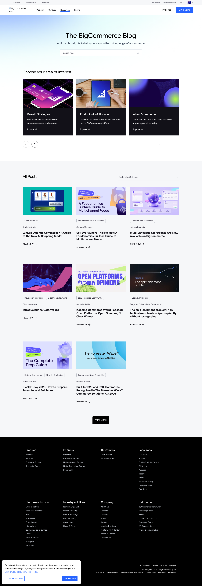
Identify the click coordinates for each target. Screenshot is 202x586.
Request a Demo (33, 466)
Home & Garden (70, 526)
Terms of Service (108, 534)
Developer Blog (145, 485)
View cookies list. (30, 572)
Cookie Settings (170, 572)
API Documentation (147, 526)
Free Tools (143, 489)
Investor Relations (108, 526)
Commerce (16, 2)
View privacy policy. (13, 572)
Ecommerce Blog (146, 481)
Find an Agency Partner (73, 462)
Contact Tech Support (148, 518)
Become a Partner (71, 458)
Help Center (156, 2)
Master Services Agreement (134, 572)
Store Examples (107, 458)
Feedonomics (31, 2)
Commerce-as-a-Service (36, 530)
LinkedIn (155, 566)
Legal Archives (151, 572)
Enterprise (30, 541)
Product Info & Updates (142, 220)
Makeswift (45, 2)
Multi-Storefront (32, 507)
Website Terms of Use (115, 572)
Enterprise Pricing (33, 462)
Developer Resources (33, 298)
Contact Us (106, 537)
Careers (104, 514)
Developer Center (170, 2)
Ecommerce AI (31, 220)
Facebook (146, 566)
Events (141, 478)
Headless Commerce (35, 511)
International (31, 526)
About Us (105, 507)
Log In (182, 2)
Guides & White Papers (148, 462)
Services (29, 458)
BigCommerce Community (90, 298)
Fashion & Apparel (71, 507)
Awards (104, 522)
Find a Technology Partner (74, 466)
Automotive (68, 522)
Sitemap (161, 572)
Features (29, 454)
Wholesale (30, 518)
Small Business (32, 537)
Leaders (104, 511)
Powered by (68, 470)
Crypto (28, 534)
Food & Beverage (70, 514)
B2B (27, 514)
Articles (142, 458)
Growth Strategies (140, 298)
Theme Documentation (148, 530)
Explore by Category (128, 177)
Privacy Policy (100, 572)
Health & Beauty (70, 511)
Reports (142, 474)
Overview (67, 454)
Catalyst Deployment (57, 298)
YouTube (163, 566)
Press (103, 518)
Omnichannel (31, 522)
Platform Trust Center (110, 530)
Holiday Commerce (33, 375)
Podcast (142, 470)
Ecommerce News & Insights (91, 220)
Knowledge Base (146, 511)
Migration (30, 545)
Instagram (172, 566)
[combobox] (101, 53)
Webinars (143, 466)
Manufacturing (69, 518)
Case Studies (106, 454)
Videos (141, 514)
